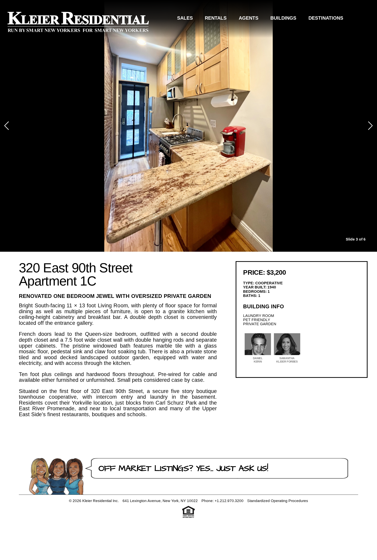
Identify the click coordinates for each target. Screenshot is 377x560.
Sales (185, 18)
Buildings (283, 18)
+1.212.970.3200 (229, 501)
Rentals (216, 18)
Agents (248, 18)
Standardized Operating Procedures (277, 501)
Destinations (325, 18)
